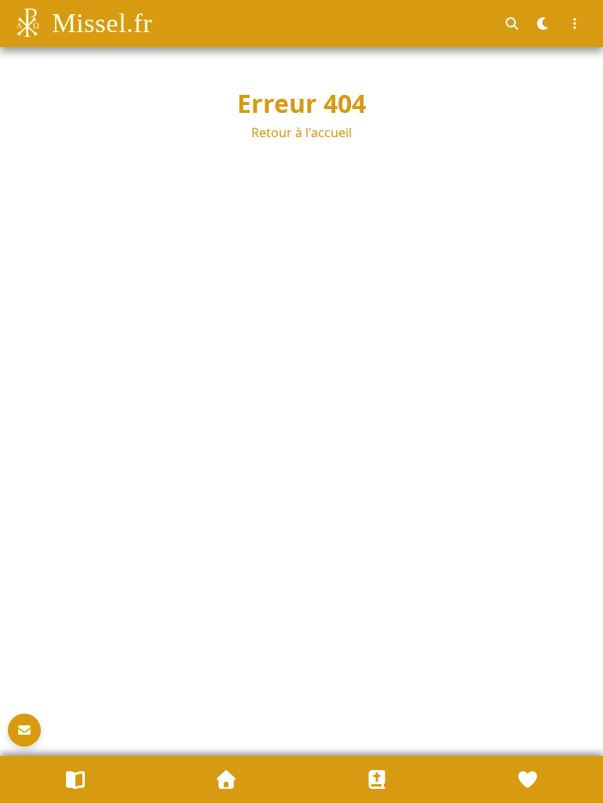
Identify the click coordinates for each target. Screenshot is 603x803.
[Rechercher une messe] (512, 23)
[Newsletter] (24, 730)
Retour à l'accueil (301, 132)
